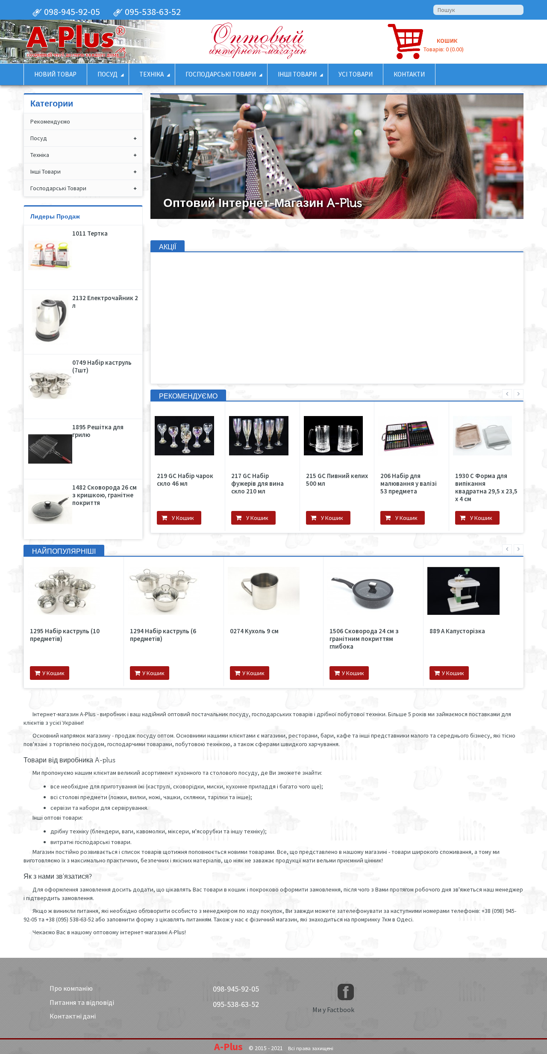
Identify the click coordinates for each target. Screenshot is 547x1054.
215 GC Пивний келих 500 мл (236, 479)
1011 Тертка (90, 233)
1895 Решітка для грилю (98, 431)
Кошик (447, 40)
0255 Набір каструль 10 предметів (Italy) (463, 635)
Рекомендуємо (50, 121)
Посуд (38, 138)
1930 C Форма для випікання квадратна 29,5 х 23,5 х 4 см (385, 487)
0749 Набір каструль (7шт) (102, 366)
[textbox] (478, 10)
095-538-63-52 (152, 12)
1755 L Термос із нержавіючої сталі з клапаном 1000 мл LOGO (457, 487)
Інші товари (45, 171)
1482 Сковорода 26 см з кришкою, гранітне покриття (104, 495)
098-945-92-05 (71, 12)
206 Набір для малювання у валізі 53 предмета (307, 483)
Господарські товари (58, 188)
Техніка (39, 155)
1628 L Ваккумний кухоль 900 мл (72, 635)
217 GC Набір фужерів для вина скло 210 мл (156, 483)
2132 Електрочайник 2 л (105, 302)
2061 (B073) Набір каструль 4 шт (371, 635)
